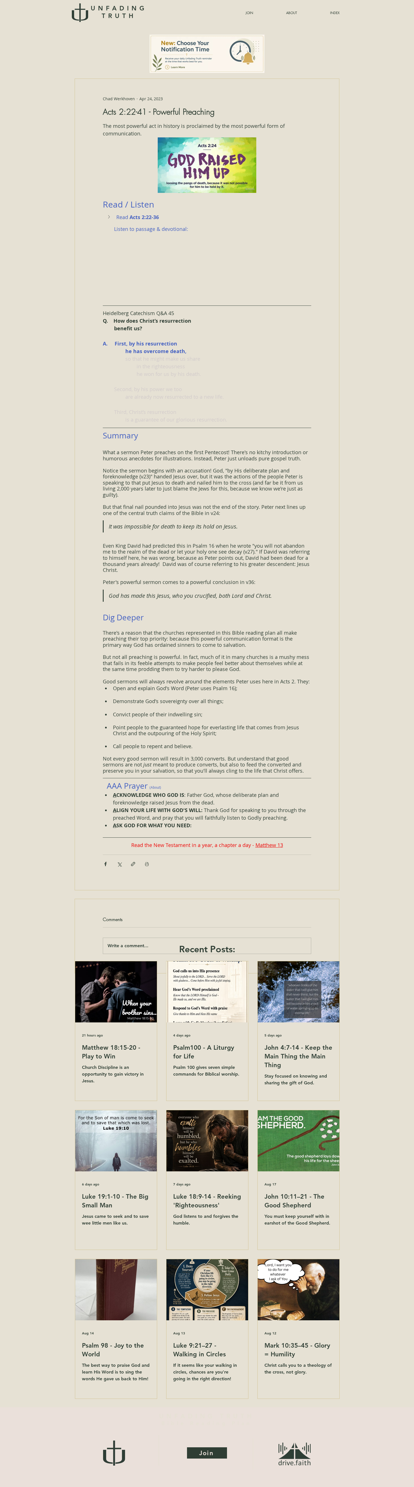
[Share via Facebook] (105, 864)
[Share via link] (133, 864)
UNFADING (119, 12)
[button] (321, 12)
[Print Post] (147, 864)
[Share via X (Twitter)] (119, 864)
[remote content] (207, 265)
